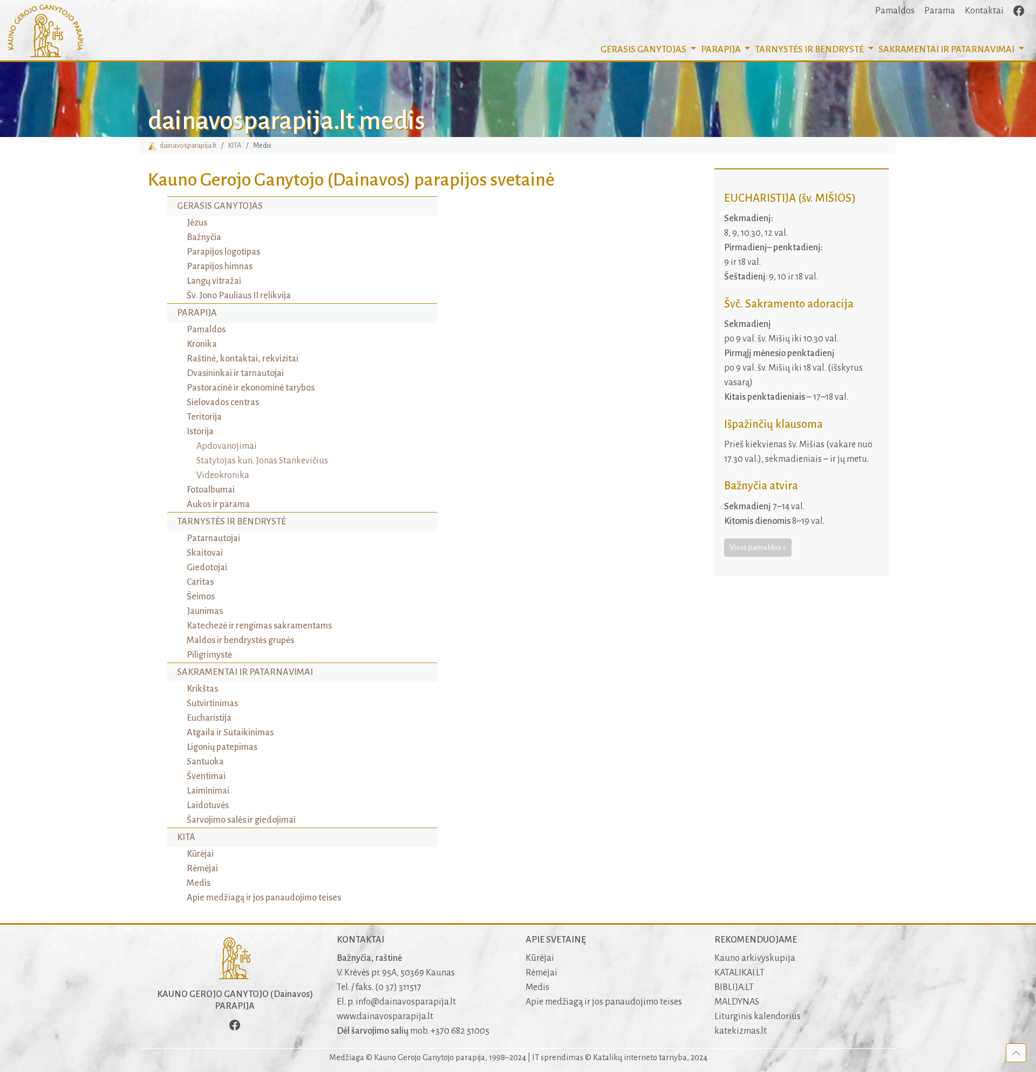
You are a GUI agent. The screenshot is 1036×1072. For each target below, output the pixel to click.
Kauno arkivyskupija (754, 958)
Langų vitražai (214, 281)
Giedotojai (207, 567)
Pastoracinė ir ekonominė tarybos (251, 388)
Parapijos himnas (220, 266)
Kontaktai (984, 11)
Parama (939, 11)
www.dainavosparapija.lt (385, 1016)
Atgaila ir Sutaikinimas (230, 733)
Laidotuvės (208, 805)
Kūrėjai (200, 854)
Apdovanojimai (226, 446)
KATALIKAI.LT (739, 973)
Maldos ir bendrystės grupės (240, 640)
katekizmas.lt (740, 1031)
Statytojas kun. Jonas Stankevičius (262, 461)
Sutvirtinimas (212, 703)
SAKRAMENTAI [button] (946, 49)
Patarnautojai (213, 538)
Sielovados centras (223, 402)
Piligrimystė (209, 655)
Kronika (202, 344)
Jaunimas (205, 611)
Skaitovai (205, 553)
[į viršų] (1016, 1052)
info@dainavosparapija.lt (406, 1002)
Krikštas (202, 689)
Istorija (200, 431)
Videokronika (222, 475)
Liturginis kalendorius (757, 1016)
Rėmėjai (202, 868)
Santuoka (205, 762)
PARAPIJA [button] (721, 49)
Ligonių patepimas (222, 747)
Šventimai (206, 776)
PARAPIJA (197, 313)
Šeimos (201, 597)
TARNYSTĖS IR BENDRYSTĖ (231, 522)
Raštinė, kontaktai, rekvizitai (242, 359)
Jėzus (197, 223)
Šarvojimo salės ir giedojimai (241, 820)
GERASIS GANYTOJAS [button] (644, 49)
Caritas (200, 582)
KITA (234, 145)
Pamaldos (895, 11)
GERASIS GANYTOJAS (220, 206)
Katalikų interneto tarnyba (640, 1057)
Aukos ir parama (218, 504)
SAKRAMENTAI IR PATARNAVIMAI (245, 672)
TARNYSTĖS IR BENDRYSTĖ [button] (810, 49)
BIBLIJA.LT (734, 987)
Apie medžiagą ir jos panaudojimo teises (264, 898)
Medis (198, 883)
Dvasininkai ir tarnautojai (235, 373)
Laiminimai (208, 791)
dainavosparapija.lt (187, 145)
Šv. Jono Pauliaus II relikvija (239, 296)
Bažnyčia (204, 237)
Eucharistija (209, 718)
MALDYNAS (736, 1002)
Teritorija (204, 417)
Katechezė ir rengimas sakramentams (259, 626)
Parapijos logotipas (223, 252)
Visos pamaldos (755, 547)
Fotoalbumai (211, 490)
